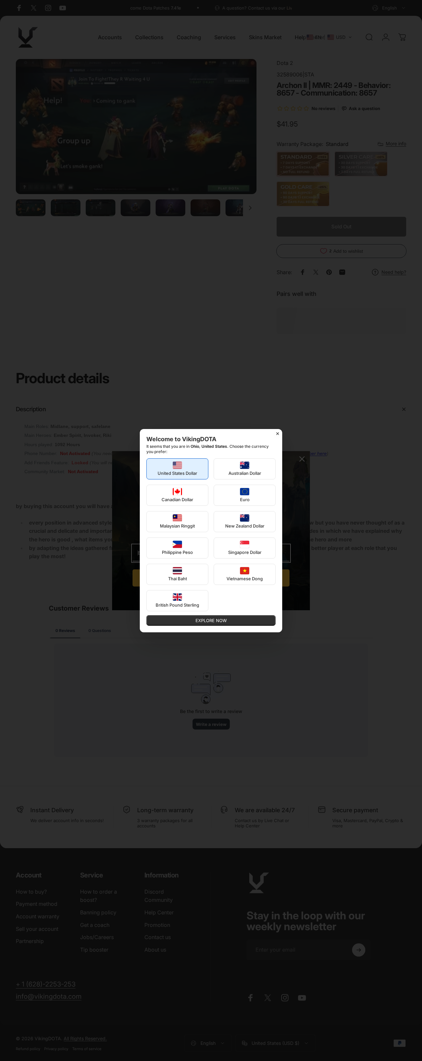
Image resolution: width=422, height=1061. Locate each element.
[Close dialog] (277, 433)
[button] (177, 468)
